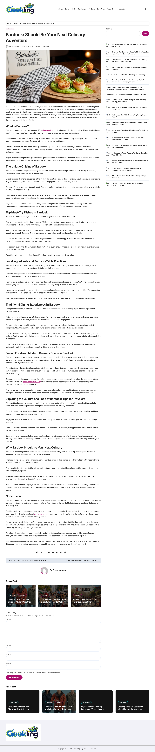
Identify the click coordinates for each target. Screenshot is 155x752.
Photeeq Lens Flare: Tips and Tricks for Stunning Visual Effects (129, 154)
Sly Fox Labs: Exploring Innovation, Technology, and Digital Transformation (129, 60)
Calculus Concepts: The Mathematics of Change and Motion (129, 45)
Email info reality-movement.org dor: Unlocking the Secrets (129, 108)
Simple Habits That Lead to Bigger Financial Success (126, 94)
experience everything (32, 382)
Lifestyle (10, 29)
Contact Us (121, 9)
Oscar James (59, 570)
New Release (82, 9)
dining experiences (41, 514)
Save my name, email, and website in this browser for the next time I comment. (34, 673)
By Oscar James (14, 46)
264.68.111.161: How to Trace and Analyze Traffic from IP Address (129, 146)
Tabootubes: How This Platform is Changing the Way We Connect (129, 123)
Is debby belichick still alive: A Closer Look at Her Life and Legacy (129, 161)
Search (109, 29)
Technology (111, 9)
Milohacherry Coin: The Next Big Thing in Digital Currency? (129, 177)
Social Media (101, 9)
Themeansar (93, 749)
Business (60, 9)
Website (8, 663)
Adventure (13, 595)
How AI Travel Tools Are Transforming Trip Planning (126, 75)
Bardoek (46, 46)
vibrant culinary (48, 130)
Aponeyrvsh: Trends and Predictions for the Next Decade (129, 131)
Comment (9, 619)
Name (8, 645)
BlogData (83, 749)
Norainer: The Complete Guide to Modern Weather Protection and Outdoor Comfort (130, 53)
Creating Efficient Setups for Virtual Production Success (129, 68)
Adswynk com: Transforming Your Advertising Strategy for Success (128, 101)
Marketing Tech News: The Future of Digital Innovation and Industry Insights (127, 81)
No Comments (36, 46)
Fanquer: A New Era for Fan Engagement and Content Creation (128, 184)
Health (74, 9)
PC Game (92, 9)
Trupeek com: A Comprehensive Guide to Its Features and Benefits (127, 139)
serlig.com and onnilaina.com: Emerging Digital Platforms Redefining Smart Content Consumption (125, 88)
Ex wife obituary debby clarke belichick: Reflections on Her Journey (126, 169)
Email (8, 654)
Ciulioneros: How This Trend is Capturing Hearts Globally (129, 116)
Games (67, 9)
